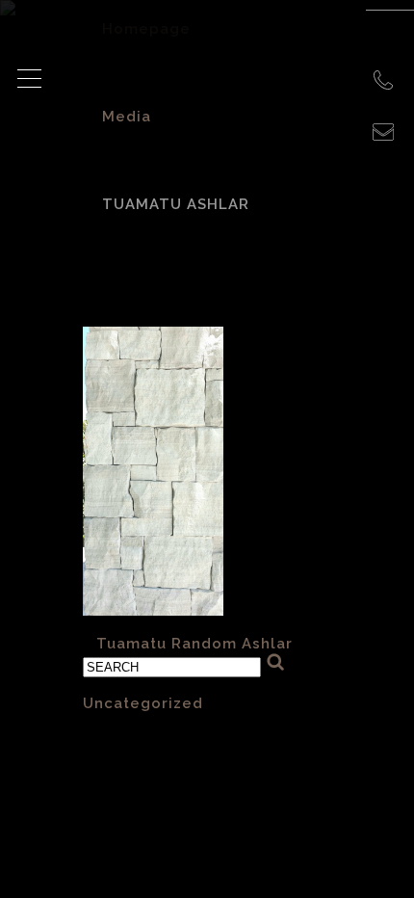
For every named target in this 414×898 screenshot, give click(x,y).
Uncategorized (143, 703)
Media (126, 116)
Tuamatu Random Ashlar (194, 643)
